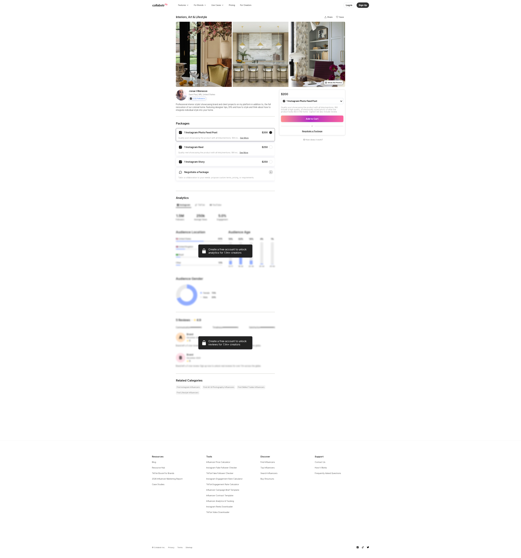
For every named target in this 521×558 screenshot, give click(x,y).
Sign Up (363, 5)
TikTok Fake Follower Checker (219, 473)
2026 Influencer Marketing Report (167, 479)
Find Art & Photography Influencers (218, 387)
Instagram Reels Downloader (219, 506)
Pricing (232, 5)
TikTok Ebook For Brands (163, 473)
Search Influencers (268, 473)
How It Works (321, 467)
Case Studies (158, 484)
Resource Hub (158, 467)
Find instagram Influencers (188, 387)
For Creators (245, 5)
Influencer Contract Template (219, 495)
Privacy (171, 547)
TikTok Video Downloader (217, 512)
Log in (349, 5)
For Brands (199, 5)
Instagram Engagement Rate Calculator (224, 479)
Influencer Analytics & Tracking (220, 501)
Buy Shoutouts (267, 479)
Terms (180, 547)
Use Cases (216, 5)
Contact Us (320, 462)
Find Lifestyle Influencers (187, 393)
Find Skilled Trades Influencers (251, 387)
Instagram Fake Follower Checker (221, 467)
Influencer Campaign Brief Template (222, 490)
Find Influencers (267, 462)
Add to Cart (312, 118)
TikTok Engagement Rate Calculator (222, 484)
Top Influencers (267, 467)
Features (182, 5)
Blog (154, 462)
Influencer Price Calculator (218, 462)
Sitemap (189, 547)
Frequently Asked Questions (328, 473)
